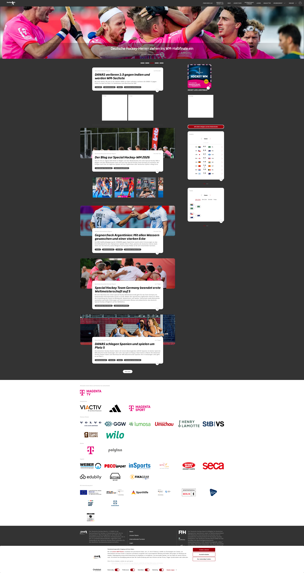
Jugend (259, 3)
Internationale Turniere (249, 3)
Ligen (131, 543)
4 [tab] (155, 63)
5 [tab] (160, 63)
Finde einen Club (207, 3)
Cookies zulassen (204, 549)
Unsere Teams (237, 3)
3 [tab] (151, 63)
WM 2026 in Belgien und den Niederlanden (152, 54)
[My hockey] (300, 3)
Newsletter (267, 3)
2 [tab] (146, 63)
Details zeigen (170, 570)
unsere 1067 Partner (118, 551)
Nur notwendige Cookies (204, 559)
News (229, 3)
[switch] (132, 570)
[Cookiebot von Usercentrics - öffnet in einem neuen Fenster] (97, 570)
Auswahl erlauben (204, 554)
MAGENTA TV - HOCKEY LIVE (220, 3)
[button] (102, 192)
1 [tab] (141, 63)
